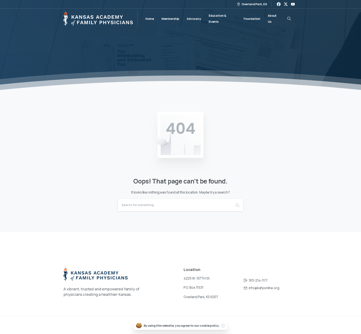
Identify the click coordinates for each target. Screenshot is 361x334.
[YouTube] (293, 4)
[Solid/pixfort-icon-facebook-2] (268, 245)
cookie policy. (209, 326)
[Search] (237, 205)
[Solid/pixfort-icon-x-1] (293, 245)
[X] (286, 4)
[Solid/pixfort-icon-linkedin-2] (285, 245)
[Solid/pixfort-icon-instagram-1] (276, 245)
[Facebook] (279, 4)
